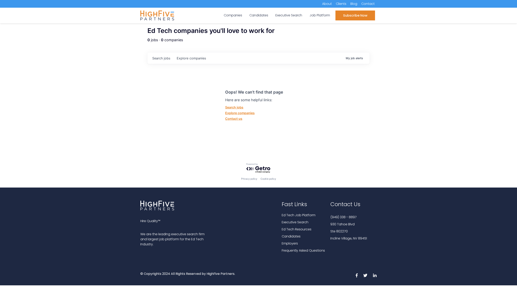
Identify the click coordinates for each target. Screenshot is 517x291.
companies (191, 58)
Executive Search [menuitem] (288, 15)
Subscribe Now (355, 15)
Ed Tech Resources (296, 229)
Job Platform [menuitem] (320, 15)
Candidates (291, 236)
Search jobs (234, 107)
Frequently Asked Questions (303, 250)
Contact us (233, 119)
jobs (161, 58)
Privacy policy (249, 178)
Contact (368, 3)
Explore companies (240, 113)
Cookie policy (268, 178)
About (327, 3)
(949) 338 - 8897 (343, 217)
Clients (341, 3)
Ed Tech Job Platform (298, 215)
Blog (353, 3)
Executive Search (295, 222)
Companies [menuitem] (233, 15)
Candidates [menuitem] (258, 15)
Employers (290, 243)
